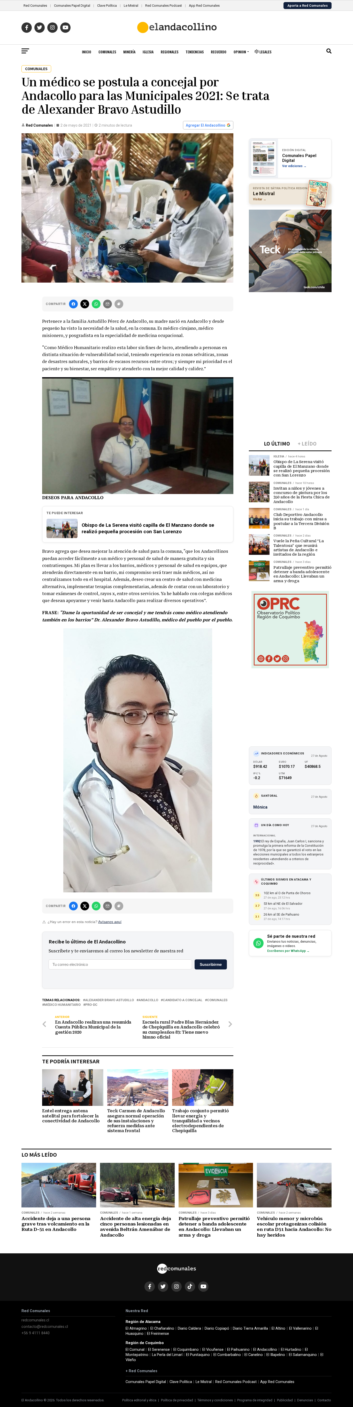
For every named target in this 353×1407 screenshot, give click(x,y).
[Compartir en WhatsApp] (96, 304)
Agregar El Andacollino (205, 125)
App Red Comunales (204, 5)
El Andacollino (265, 1349)
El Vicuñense (213, 1349)
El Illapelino (275, 1355)
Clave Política (107, 5)
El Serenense (159, 1349)
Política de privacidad (177, 1400)
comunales (217, 1000)
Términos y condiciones (215, 1400)
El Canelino (253, 1355)
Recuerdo (218, 51)
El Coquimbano (186, 1349)
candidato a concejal (182, 1000)
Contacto (324, 1400)
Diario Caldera (189, 1328)
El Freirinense (158, 1333)
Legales (265, 51)
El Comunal (135, 1349)
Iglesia (148, 51)
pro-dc (91, 1005)
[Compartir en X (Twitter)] (84, 304)
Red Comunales (35, 5)
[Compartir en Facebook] (73, 304)
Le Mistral (131, 5)
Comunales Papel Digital (72, 5)
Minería (129, 51)
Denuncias (305, 1400)
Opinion (240, 51)
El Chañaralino (162, 1328)
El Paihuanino (238, 1349)
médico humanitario (62, 1005)
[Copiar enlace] (118, 304)
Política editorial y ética (139, 1400)
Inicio (86, 51)
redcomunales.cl (35, 1320)
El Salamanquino (303, 1355)
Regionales (169, 51)
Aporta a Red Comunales (307, 5)
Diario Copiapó (217, 1328)
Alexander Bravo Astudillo (109, 1000)
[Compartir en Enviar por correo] (107, 304)
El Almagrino (136, 1328)
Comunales (107, 51)
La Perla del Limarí (167, 1355)
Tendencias (195, 51)
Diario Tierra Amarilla (250, 1328)
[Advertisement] (290, 327)
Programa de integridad (254, 1400)
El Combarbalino (227, 1355)
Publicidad (285, 1400)
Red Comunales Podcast (163, 5)
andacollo (148, 1000)
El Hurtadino (291, 1349)
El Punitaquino (198, 1355)
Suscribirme (211, 964)
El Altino (278, 1328)
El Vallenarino (300, 1328)
